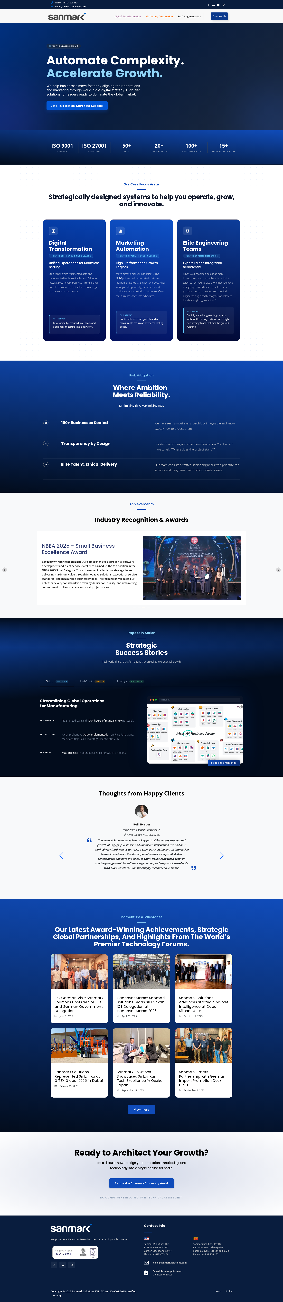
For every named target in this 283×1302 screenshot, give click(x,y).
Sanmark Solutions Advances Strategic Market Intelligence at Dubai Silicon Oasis (203, 1004)
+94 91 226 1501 (70, 2)
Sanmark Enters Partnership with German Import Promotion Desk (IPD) (202, 1078)
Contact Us (219, 16)
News (219, 1291)
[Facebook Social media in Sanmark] (208, 4)
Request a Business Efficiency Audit (141, 1183)
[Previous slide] (4, 569)
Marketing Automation (159, 16)
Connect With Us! (162, 1274)
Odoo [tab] (56, 681)
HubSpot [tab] (92, 681)
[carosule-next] (221, 856)
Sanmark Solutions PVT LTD (88, 1291)
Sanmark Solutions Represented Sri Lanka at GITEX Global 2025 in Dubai (79, 1076)
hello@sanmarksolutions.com (70, 6)
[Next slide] (278, 569)
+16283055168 (161, 1254)
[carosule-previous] (61, 856)
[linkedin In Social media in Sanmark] (213, 4)
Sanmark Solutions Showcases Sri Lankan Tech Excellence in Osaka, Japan (140, 1078)
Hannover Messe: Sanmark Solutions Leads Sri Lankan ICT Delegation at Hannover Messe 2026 (141, 1004)
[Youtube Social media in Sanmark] (217, 4)
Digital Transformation (127, 16)
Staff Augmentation (189, 16)
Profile (229, 1291)
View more (141, 1109)
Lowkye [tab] (130, 681)
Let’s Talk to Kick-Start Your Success (77, 105)
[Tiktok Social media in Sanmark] (222, 4)
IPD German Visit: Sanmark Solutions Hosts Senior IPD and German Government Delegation (79, 1004)
